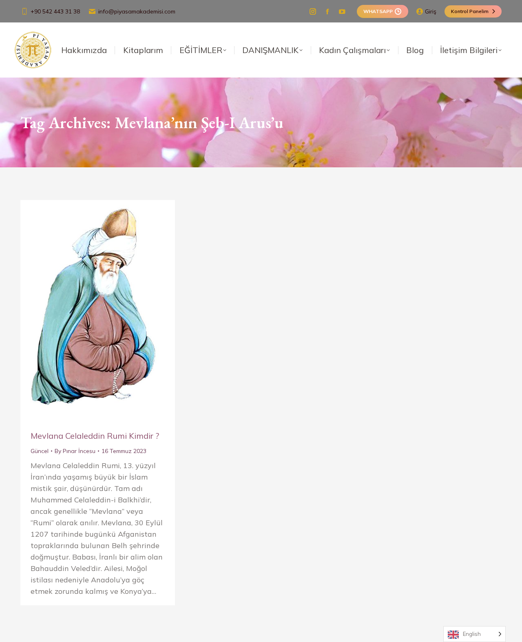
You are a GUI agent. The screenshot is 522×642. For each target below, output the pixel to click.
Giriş (430, 11)
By (75, 451)
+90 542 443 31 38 (55, 11)
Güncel (40, 451)
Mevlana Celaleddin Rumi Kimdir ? (95, 436)
